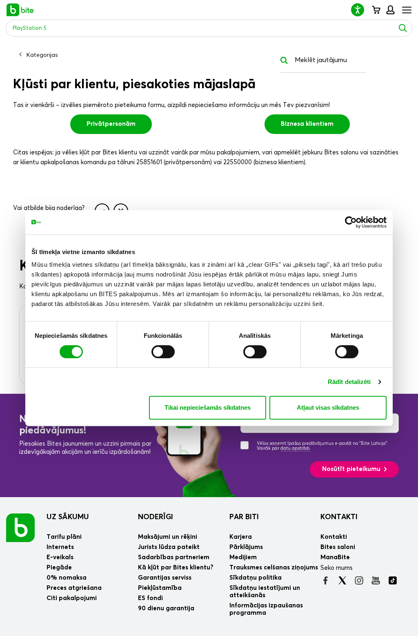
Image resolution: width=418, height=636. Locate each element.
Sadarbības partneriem (173, 557)
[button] (361, 10)
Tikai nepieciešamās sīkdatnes (208, 407)
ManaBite (390, 9)
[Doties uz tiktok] (392, 580)
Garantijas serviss (164, 578)
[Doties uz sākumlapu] (20, 527)
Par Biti (244, 517)
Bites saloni (337, 547)
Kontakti (339, 517)
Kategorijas (42, 55)
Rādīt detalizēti (349, 381)
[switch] (163, 351)
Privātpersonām (111, 124)
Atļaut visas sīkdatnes (328, 407)
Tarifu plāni (64, 537)
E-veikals (60, 557)
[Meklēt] (403, 28)
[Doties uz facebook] (325, 580)
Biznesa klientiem (307, 124)
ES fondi (150, 598)
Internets (60, 547)
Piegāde (59, 568)
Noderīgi (155, 517)
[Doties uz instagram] (359, 580)
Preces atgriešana (74, 588)
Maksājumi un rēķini (167, 537)
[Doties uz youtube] (376, 580)
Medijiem (243, 557)
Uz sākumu (68, 517)
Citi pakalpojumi (72, 598)
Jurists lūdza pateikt (169, 547)
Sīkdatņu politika (255, 578)
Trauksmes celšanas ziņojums (273, 568)
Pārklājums (246, 547)
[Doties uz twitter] (342, 580)
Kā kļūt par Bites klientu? (175, 568)
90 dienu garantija (166, 608)
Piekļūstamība (160, 588)
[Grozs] (376, 9)
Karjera (240, 537)
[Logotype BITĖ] (20, 9)
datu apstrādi (295, 448)
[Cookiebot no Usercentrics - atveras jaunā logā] (351, 222)
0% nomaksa (67, 578)
